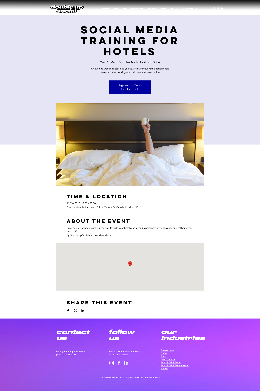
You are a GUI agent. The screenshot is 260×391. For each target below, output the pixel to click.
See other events (130, 89)
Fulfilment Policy (153, 377)
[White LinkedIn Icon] (222, 8)
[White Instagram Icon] (214, 8)
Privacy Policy (136, 377)
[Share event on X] (75, 310)
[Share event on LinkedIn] (82, 310)
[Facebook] (218, 8)
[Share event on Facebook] (68, 310)
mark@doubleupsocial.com (70, 351)
